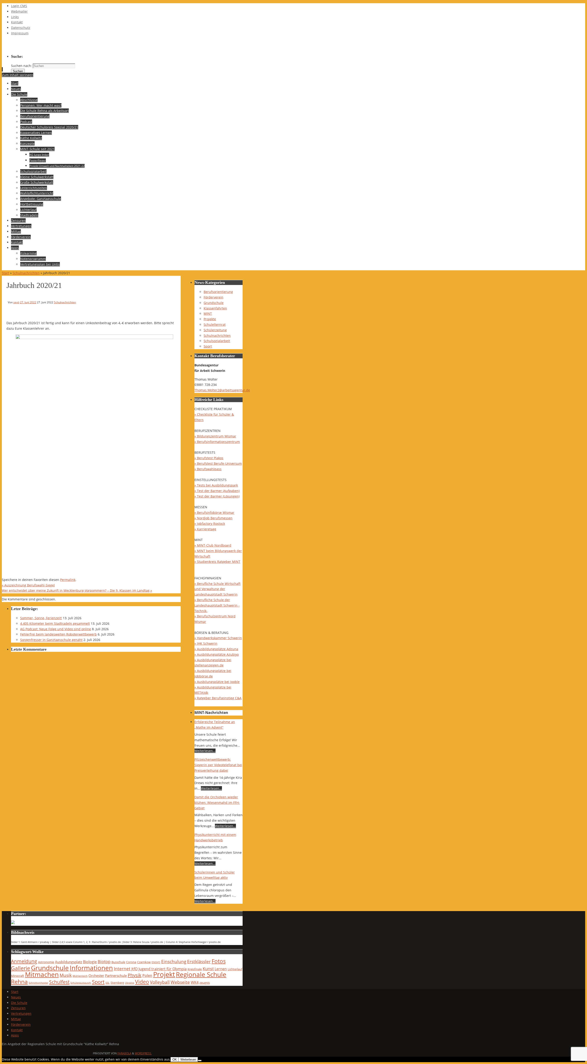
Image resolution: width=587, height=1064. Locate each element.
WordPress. (143, 1053)
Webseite (180, 982)
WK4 (195, 982)
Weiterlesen (188, 1059)
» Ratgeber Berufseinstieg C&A (217, 698)
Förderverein (213, 297)
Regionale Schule (201, 974)
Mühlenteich (80, 976)
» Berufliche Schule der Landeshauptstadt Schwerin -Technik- (217, 605)
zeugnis (204, 983)
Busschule (118, 962)
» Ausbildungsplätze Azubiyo (216, 654)
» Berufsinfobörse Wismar (214, 512)
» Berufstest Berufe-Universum (218, 463)
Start (5, 273)
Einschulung (173, 961)
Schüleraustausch (80, 982)
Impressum (19, 33)
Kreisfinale (195, 969)
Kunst (208, 968)
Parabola (124, 1053)
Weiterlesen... (205, 751)
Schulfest (59, 982)
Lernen (221, 968)
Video (142, 981)
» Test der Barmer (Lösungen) (217, 496)
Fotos (219, 961)
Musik (66, 975)
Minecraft (17, 976)
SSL (107, 982)
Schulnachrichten (26, 273)
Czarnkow (144, 962)
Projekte (210, 319)
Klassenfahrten (215, 308)
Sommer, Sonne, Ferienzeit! (41, 618)
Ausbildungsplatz (68, 961)
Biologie (90, 961)
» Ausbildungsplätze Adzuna (216, 649)
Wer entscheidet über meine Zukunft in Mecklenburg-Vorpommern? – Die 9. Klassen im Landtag (77, 590)
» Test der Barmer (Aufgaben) (217, 491)
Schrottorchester (38, 982)
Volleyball (160, 982)
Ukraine (129, 982)
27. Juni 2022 (28, 302)
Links (15, 17)
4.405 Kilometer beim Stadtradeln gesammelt (55, 623)
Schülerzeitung (215, 330)
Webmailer (19, 11)
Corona (131, 962)
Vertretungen (21, 1013)
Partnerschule (116, 975)
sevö (16, 302)
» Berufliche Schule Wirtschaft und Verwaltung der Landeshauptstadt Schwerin (217, 589)
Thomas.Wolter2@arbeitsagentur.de (222, 390)
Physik (134, 975)
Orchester (96, 975)
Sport (208, 346)
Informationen (91, 967)
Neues (16, 997)
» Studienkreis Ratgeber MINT (217, 561)
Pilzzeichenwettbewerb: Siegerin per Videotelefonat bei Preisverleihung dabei (218, 765)
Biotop (104, 961)
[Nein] (200, 1060)
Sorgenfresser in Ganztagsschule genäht (51, 640)
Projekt (164, 974)
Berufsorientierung (218, 292)
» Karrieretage (205, 529)
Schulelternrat (215, 324)
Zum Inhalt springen (17, 75)
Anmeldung (24, 961)
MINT (208, 313)
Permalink (67, 580)
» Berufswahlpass (208, 469)
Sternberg (117, 983)
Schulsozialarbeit (217, 341)
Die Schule (19, 1002)
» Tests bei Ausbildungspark (216, 485)
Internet (122, 968)
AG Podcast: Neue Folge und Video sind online (55, 629)
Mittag (16, 1019)
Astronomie (46, 962)
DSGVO (156, 962)
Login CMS (19, 6)
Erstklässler (199, 961)
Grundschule (214, 303)
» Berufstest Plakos (208, 458)
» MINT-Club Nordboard (212, 545)
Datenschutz (20, 27)
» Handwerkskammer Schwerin (218, 638)
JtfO (134, 968)
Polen (147, 975)
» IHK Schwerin (205, 643)
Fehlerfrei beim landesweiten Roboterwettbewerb (58, 634)
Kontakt (17, 22)
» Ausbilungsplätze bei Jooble (217, 682)
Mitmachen (42, 974)
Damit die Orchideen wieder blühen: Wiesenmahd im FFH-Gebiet (217, 802)
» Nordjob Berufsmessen (213, 518)
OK (174, 1059)
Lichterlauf (235, 969)
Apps (15, 1035)
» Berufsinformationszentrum (217, 441)
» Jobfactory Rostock (209, 523)
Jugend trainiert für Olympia (162, 968)
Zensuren (18, 1008)
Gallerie (20, 968)
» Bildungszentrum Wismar (215, 436)
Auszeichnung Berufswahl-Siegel (28, 585)
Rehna (19, 981)
